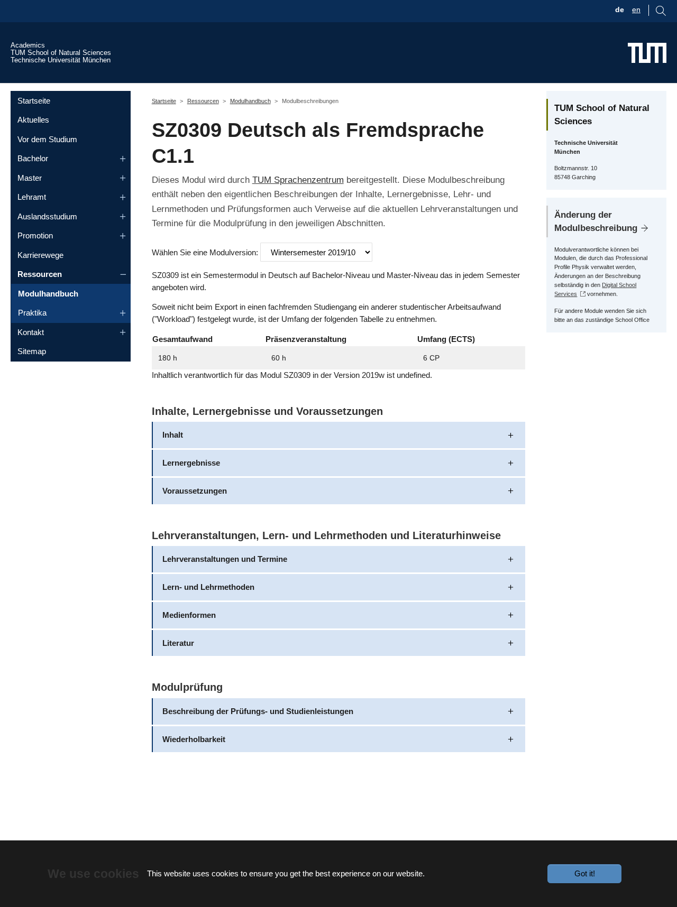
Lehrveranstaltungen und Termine (224, 558)
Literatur (178, 642)
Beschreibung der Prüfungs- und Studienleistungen (257, 711)
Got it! (584, 873)
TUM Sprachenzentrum (298, 179)
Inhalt (172, 434)
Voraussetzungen (194, 490)
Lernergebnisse (191, 462)
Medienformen (189, 614)
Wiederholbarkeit (193, 739)
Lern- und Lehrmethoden (208, 586)
